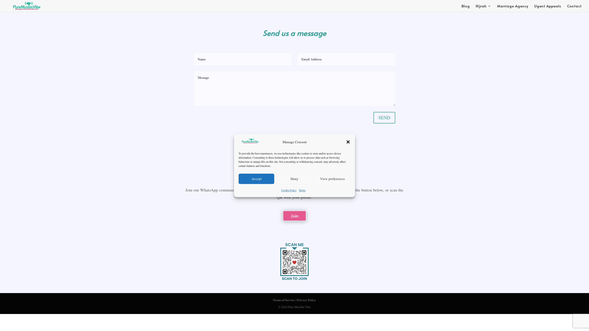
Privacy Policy (306, 300)
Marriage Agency (512, 6)
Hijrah (481, 6)
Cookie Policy (289, 190)
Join (294, 216)
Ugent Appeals (547, 6)
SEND (384, 117)
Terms (302, 190)
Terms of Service (284, 300)
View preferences (332, 179)
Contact (574, 6)
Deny (294, 179)
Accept (256, 179)
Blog (466, 6)
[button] (348, 142)
